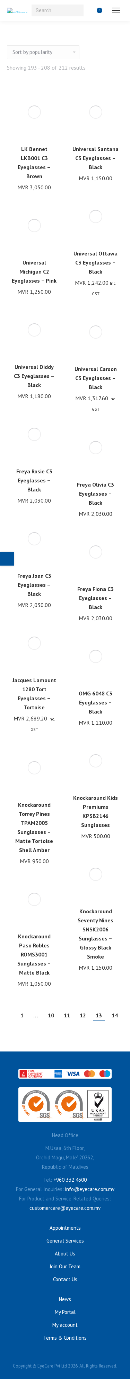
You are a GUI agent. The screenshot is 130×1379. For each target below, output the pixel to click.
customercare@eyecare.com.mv (65, 1208)
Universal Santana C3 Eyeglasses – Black (95, 158)
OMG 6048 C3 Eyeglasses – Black (95, 702)
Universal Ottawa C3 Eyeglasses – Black (95, 262)
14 (115, 1015)
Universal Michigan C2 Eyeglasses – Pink (34, 271)
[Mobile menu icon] (116, 10)
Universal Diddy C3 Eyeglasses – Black (34, 375)
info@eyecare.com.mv (89, 1189)
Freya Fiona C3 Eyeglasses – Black (95, 597)
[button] (48, 130)
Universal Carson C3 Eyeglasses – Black (96, 378)
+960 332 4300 (70, 1179)
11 (67, 1015)
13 (99, 1015)
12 (83, 1015)
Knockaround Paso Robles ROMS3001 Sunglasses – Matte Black (34, 954)
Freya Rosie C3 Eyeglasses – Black (34, 480)
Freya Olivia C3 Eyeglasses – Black (95, 493)
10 (51, 1015)
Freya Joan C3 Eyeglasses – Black (34, 584)
